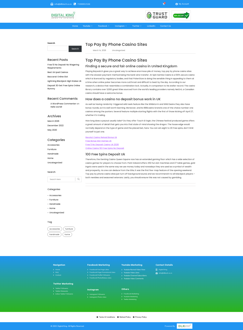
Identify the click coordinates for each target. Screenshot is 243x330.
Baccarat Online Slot (57, 76)
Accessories (53, 144)
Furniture (51, 149)
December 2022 (55, 125)
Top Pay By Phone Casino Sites (116, 44)
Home (75, 26)
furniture (69, 229)
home (67, 234)
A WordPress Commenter (63, 103)
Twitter (135, 26)
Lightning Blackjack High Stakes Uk (64, 81)
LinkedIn (151, 26)
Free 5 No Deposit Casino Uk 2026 (102, 144)
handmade (54, 234)
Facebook (102, 26)
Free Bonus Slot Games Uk (98, 140)
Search (51, 43)
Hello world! (56, 106)
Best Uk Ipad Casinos (57, 72)
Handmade (52, 153)
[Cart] (163, 4)
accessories (54, 229)
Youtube (86, 26)
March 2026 (53, 121)
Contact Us (165, 26)
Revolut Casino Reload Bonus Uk (101, 137)
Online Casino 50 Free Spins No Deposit (104, 148)
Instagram (120, 26)
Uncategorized (54, 162)
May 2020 (52, 129)
